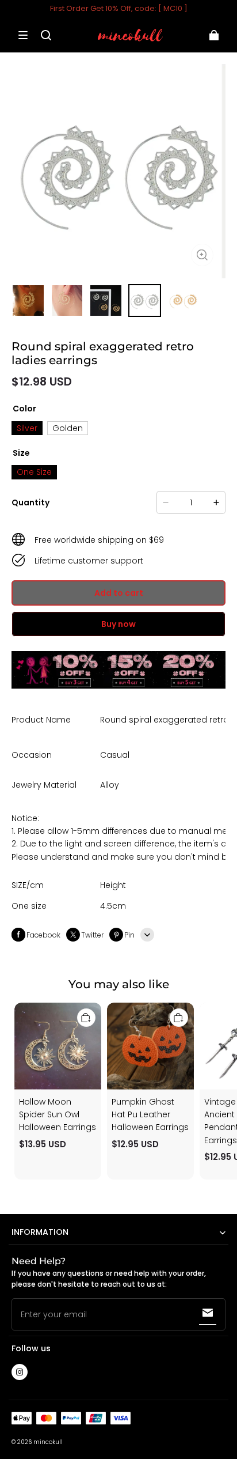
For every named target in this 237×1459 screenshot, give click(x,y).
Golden (67, 428)
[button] (23, 35)
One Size (34, 472)
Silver (27, 428)
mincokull (48, 1442)
